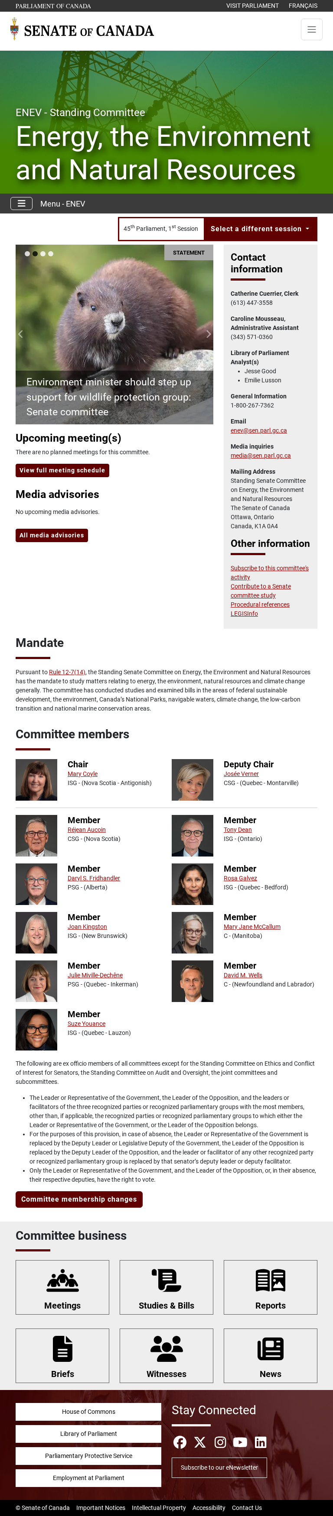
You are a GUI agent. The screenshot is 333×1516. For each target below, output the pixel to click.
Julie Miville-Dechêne (95, 975)
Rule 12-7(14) (67, 672)
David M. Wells (243, 975)
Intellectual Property (159, 1507)
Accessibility (209, 1507)
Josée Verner (241, 773)
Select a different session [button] (257, 229)
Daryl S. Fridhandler (94, 878)
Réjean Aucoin (87, 829)
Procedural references (260, 604)
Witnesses (166, 1374)
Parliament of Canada (53, 5)
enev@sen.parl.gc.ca (259, 430)
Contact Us (247, 1507)
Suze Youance (86, 1023)
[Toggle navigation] (312, 29)
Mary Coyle (83, 773)
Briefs (62, 1374)
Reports (270, 1305)
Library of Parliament (88, 1433)
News (270, 1374)
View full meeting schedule (62, 470)
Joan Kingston (87, 926)
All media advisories (52, 535)
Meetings (62, 1305)
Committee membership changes (79, 1199)
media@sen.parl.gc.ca (261, 455)
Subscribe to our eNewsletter (219, 1467)
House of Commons (88, 1411)
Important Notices (100, 1507)
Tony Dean (238, 829)
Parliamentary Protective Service (88, 1455)
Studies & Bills (166, 1305)
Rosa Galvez (240, 878)
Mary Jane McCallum (252, 926)
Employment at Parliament (88, 1477)
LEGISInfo (244, 613)
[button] (20, 334)
